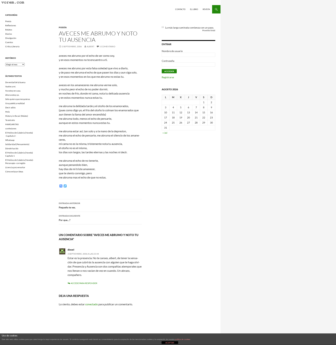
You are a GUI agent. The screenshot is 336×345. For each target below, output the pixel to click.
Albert (90, 46)
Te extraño (10, 120)
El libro (194, 9)
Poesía (63, 27)
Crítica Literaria (12, 46)
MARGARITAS (12, 124)
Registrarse (168, 77)
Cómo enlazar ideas (14, 171)
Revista (206, 9)
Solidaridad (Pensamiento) (17, 144)
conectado (91, 304)
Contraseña (168, 60)
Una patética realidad (15, 103)
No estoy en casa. (13, 90)
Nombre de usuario (172, 51)
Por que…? (69, 217)
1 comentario (107, 46)
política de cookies (182, 339)
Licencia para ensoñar (15, 167)
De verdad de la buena (15, 82)
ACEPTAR (169, 343)
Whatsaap (10, 140)
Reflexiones (10, 25)
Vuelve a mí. (10, 86)
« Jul (165, 132)
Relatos (8, 29)
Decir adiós (10, 107)
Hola (7, 111)
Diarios (8, 34)
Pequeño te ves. (69, 205)
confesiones (10, 128)
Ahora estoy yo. (12, 95)
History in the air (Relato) (16, 116)
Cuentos (9, 42)
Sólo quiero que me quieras (17, 99)
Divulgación (10, 38)
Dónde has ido (11, 148)
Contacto (180, 9)
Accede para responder (84, 283)
